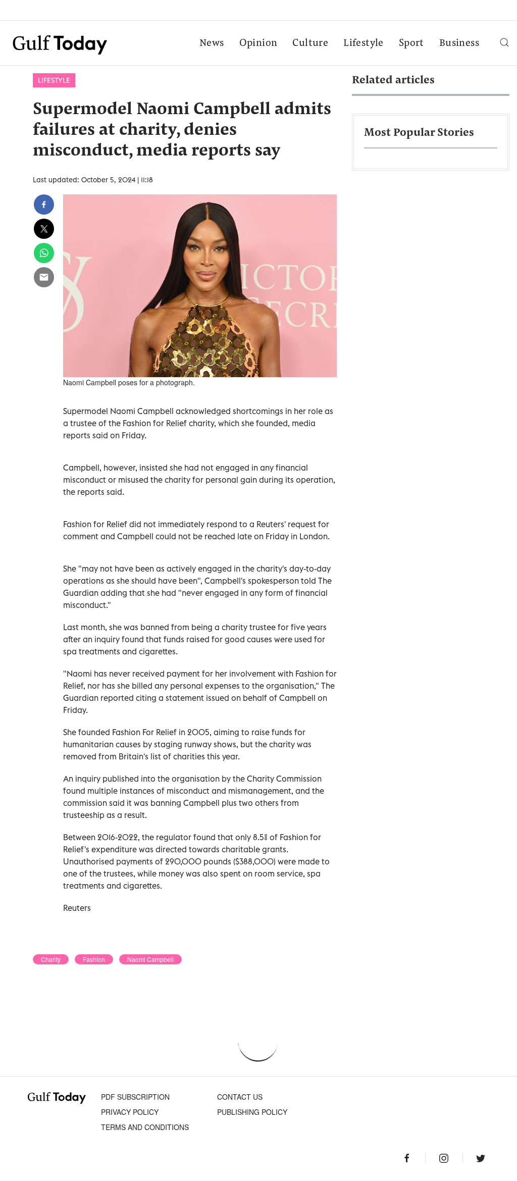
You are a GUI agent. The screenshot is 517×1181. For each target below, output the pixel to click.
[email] (44, 277)
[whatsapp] (44, 253)
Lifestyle (363, 43)
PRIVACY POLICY (130, 1112)
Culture (310, 43)
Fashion (94, 959)
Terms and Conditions (145, 1127)
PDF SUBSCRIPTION (135, 1097)
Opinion (258, 43)
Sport (411, 43)
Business (459, 43)
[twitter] (44, 229)
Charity (51, 959)
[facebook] (44, 204)
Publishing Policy (252, 1112)
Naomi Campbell (150, 959)
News (211, 43)
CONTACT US (240, 1097)
